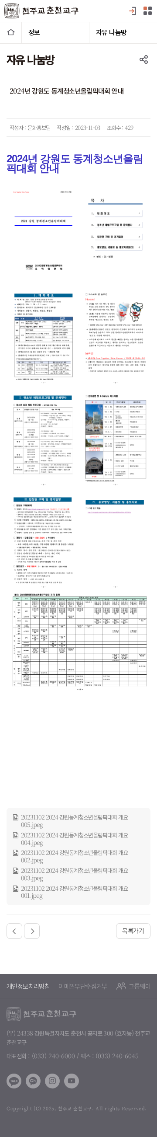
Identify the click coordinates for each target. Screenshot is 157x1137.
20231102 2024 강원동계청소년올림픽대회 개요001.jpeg (74, 892)
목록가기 (133, 930)
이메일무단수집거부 (82, 986)
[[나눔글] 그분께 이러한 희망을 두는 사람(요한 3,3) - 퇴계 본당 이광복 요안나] (14, 931)
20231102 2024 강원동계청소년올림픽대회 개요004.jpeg (74, 838)
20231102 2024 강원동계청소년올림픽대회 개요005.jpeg (74, 820)
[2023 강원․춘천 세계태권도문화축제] (32, 931)
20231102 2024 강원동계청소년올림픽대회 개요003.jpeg (74, 874)
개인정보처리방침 (28, 986)
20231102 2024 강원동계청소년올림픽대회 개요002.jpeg (74, 856)
